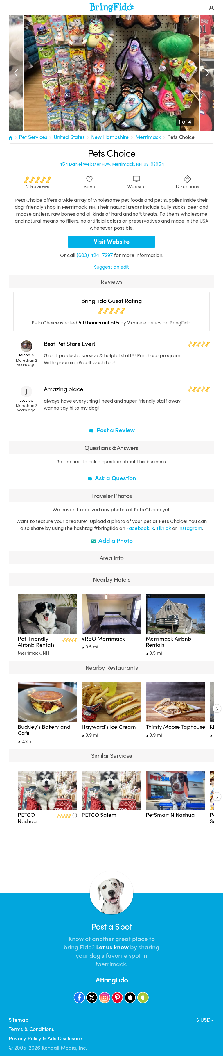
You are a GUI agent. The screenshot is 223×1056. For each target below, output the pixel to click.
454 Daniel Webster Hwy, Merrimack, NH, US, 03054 (111, 164)
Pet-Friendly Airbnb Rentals (36, 641)
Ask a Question (115, 478)
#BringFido (111, 979)
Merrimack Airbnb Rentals (168, 641)
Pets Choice (180, 137)
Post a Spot (111, 927)
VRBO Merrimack (103, 638)
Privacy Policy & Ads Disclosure (45, 1038)
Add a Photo (115, 540)
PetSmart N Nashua (170, 815)
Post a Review (115, 430)
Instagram (190, 528)
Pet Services (33, 137)
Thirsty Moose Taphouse (175, 726)
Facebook (137, 528)
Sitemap (18, 1020)
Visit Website (112, 242)
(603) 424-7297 (94, 255)
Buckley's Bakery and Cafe (44, 730)
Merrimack (148, 137)
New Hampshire (110, 137)
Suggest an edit (111, 267)
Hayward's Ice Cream (109, 726)
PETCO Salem (99, 815)
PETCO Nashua (27, 818)
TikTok (163, 528)
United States (69, 137)
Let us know (112, 947)
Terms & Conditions (31, 1029)
